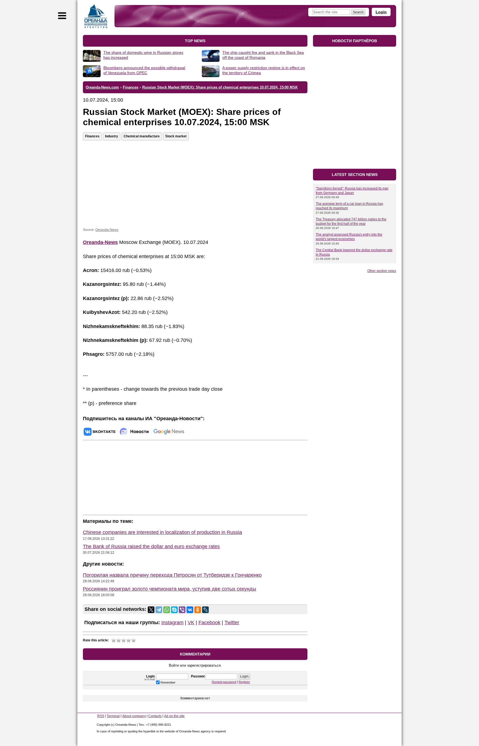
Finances (92, 136)
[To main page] (96, 16)
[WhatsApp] (166, 609)
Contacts (155, 716)
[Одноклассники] (197, 609)
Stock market (176, 136)
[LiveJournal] (205, 609)
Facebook (209, 622)
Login (381, 12)
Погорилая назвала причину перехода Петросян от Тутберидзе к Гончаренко (172, 575)
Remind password (224, 682)
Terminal (113, 716)
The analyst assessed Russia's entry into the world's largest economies (349, 237)
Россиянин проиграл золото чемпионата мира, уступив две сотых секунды (169, 589)
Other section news (381, 271)
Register (244, 682)
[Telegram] (159, 609)
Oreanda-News (106, 230)
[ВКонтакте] (190, 609)
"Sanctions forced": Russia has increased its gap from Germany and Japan (352, 190)
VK (191, 622)
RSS (100, 716)
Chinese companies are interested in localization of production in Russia (162, 532)
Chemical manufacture (142, 136)
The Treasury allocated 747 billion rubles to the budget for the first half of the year (351, 221)
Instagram (172, 622)
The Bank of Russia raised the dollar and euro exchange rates (151, 546)
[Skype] (174, 609)
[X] (151, 609)
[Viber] (182, 609)
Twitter (232, 622)
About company (134, 716)
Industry (111, 136)
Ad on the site (174, 716)
